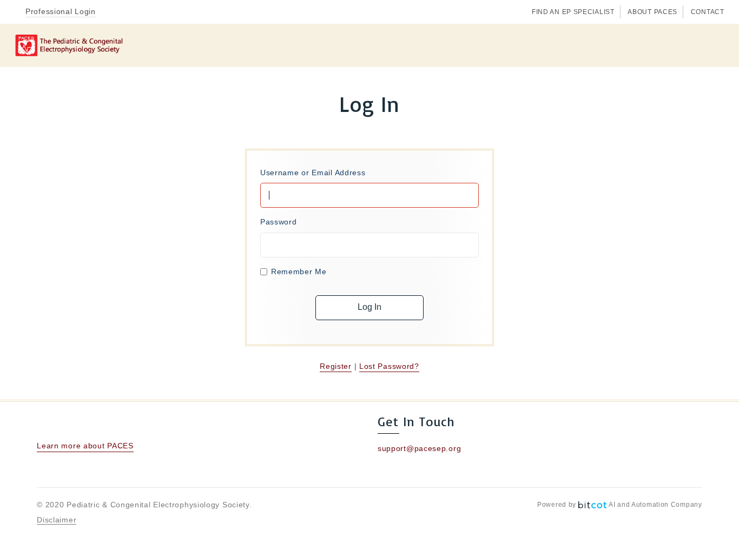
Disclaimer (56, 519)
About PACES (652, 12)
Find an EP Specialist (573, 12)
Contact (707, 12)
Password (278, 221)
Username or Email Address (313, 172)
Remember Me (299, 271)
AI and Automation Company (655, 504)
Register (336, 366)
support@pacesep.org (419, 448)
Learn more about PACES (85, 445)
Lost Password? (389, 366)
